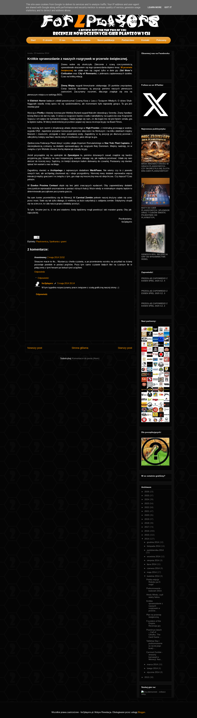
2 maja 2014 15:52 (56, 257)
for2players (47, 283)
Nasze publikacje (106, 40)
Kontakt (145, 40)
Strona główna (80, 347)
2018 (147, 523)
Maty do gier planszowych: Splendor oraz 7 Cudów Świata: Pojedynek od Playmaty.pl (155, 213)
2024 (147, 499)
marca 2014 (152, 664)
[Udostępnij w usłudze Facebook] (37, 237)
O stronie (47, 40)
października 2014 (155, 550)
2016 (147, 531)
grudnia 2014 (153, 542)
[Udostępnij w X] (35, 237)
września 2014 (154, 556)
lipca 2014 (152, 564)
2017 (147, 527)
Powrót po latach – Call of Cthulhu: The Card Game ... (154, 633)
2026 (147, 491)
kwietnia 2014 (153, 576)
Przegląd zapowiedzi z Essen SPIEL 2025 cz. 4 (154, 279)
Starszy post (125, 347)
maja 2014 (152, 572)
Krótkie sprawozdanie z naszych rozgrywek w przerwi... (154, 606)
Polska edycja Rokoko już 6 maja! (153, 582)
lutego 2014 (152, 668)
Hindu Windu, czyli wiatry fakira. (154, 595)
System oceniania (81, 40)
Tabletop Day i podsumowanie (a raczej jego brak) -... (154, 644)
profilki (169, 45)
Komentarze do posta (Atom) (85, 358)
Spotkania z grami (57, 241)
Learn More (155, 7)
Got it (168, 7)
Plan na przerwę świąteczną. (153, 616)
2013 (147, 677)
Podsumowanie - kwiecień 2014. (154, 589)
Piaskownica (42, 241)
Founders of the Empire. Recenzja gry (153, 623)
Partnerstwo (128, 40)
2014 (147, 539)
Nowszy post (34, 347)
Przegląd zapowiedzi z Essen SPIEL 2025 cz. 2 (154, 304)
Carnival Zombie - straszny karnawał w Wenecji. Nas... (154, 655)
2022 (147, 507)
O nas (62, 40)
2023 (147, 503)
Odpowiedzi (43, 278)
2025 (147, 495)
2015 (147, 535)
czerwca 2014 (153, 568)
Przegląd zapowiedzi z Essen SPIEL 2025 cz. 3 (154, 292)
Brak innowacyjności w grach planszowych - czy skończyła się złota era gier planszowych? (155, 167)
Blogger (141, 712)
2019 (147, 519)
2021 (147, 511)
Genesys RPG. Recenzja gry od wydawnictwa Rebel (154, 256)
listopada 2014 (154, 546)
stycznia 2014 (153, 672)
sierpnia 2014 (153, 560)
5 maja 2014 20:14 (66, 283)
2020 (147, 515)
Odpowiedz (39, 272)
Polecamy (161, 40)
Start (33, 40)
